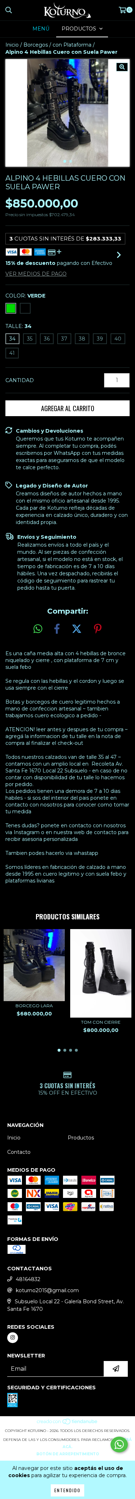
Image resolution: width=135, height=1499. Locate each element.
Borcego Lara (34, 1005)
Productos (81, 1137)
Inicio (12, 45)
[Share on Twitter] (77, 629)
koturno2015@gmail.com (47, 1290)
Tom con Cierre (101, 1022)
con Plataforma (72, 45)
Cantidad (19, 380)
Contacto (19, 1152)
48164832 (28, 1279)
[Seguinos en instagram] (12, 1337)
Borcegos (35, 45)
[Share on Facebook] (57, 629)
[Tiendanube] (67, 1423)
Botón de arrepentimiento (67, 1454)
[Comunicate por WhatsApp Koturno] (119, 1444)
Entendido (67, 1490)
